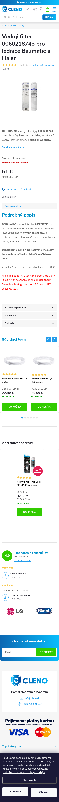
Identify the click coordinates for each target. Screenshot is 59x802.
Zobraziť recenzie (22, 560)
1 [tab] (22, 418)
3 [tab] (28, 418)
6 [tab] (37, 418)
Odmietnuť (15, 791)
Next (54, 339)
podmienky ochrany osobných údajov (23, 772)
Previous (48, 339)
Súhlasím (43, 792)
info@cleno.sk (32, 698)
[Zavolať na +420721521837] (35, 9)
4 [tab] (31, 418)
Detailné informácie (11, 147)
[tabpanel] (15, 379)
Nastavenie (29, 780)
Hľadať (49, 17)
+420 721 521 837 (32, 703)
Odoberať (46, 652)
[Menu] (54, 9)
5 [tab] (34, 418)
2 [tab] (25, 418)
